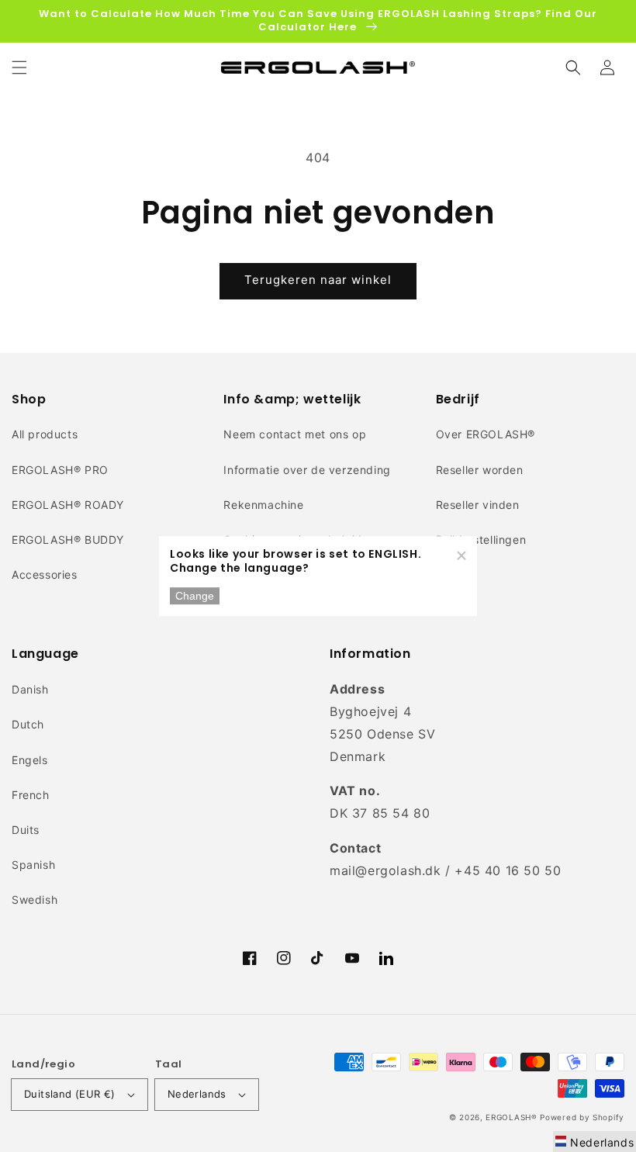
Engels (30, 759)
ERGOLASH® (511, 1117)
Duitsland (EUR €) (70, 1094)
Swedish (34, 899)
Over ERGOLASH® (485, 434)
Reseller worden (480, 469)
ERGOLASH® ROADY (68, 504)
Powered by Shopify (582, 1117)
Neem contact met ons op (294, 434)
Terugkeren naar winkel (318, 279)
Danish (30, 689)
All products (45, 434)
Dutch (28, 724)
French (31, 794)
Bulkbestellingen (481, 539)
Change (194, 596)
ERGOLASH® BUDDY (68, 539)
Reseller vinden (478, 504)
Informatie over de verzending (306, 469)
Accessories (45, 574)
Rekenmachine (263, 504)
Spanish (33, 864)
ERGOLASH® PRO (60, 469)
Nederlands (197, 1094)
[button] (19, 67)
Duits (26, 829)
